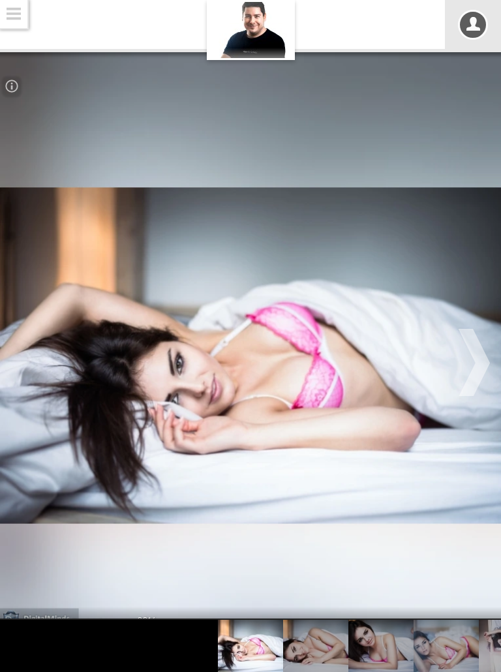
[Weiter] (476, 362)
